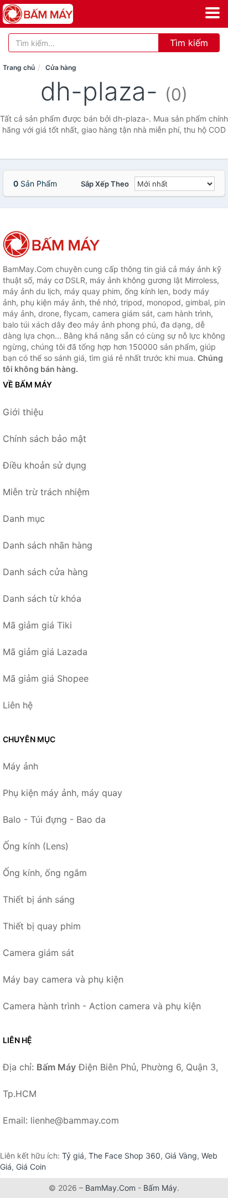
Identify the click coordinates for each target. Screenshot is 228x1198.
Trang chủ (19, 67)
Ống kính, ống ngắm (45, 872)
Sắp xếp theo (105, 183)
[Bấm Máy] (58, 244)
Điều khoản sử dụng (44, 465)
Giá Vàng (181, 1155)
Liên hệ (18, 705)
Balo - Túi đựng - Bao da (54, 819)
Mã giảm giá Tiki (37, 625)
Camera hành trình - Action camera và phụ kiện (102, 1005)
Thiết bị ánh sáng (39, 899)
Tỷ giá (73, 1155)
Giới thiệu (23, 411)
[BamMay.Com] (51, 14)
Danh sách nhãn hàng (47, 545)
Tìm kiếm (189, 42)
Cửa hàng (60, 67)
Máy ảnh (20, 766)
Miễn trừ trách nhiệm (46, 491)
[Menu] (212, 12)
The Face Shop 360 (124, 1155)
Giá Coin (31, 1166)
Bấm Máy (160, 1187)
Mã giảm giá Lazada (45, 651)
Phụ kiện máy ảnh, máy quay (62, 792)
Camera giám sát (38, 952)
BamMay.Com (110, 1187)
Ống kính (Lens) (36, 846)
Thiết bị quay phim (42, 926)
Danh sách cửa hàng (45, 571)
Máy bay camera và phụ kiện (63, 979)
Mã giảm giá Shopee (46, 678)
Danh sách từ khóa (42, 598)
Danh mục (24, 518)
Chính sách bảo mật (44, 438)
